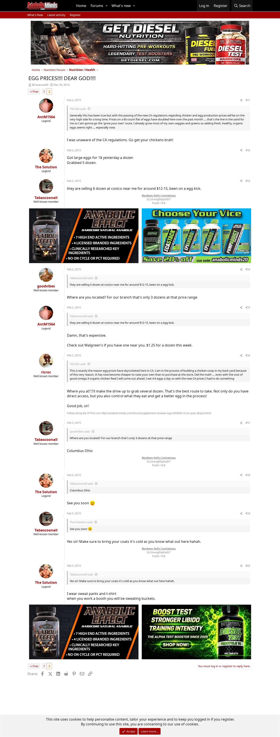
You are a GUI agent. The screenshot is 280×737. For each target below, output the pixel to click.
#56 (247, 355)
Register (75, 15)
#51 (247, 100)
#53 (247, 181)
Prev (35, 91)
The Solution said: (81, 522)
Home (81, 5)
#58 (247, 475)
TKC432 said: (78, 109)
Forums (97, 5)
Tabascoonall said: (81, 278)
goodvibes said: (80, 431)
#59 (247, 513)
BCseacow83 (40, 85)
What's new (121, 5)
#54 (247, 269)
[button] (106, 5)
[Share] (241, 100)
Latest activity (56, 15)
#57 (247, 423)
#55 (247, 307)
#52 (247, 150)
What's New (35, 15)
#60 (247, 566)
